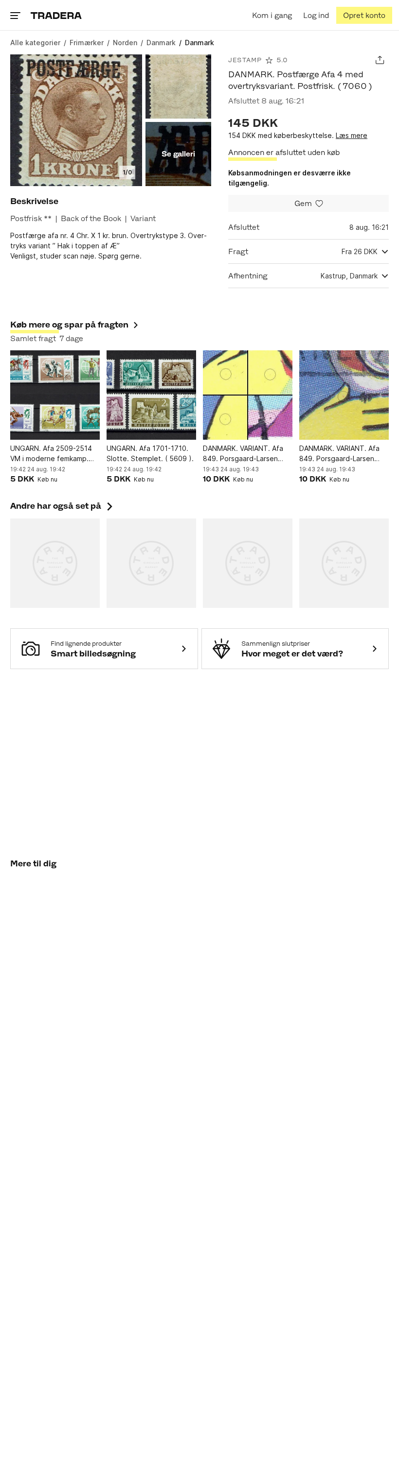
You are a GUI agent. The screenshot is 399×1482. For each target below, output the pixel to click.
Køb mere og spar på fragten (69, 324)
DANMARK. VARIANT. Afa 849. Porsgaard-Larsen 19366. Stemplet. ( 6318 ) (341, 454)
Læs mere (351, 135)
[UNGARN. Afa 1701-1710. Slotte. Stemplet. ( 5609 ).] (151, 395)
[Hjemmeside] (56, 15)
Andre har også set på (62, 506)
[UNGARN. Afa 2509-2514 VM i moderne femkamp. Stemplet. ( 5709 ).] (55, 395)
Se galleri (178, 154)
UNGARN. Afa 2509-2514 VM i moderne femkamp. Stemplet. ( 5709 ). (51, 454)
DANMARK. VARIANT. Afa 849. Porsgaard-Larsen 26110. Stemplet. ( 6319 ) (244, 454)
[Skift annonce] (380, 60)
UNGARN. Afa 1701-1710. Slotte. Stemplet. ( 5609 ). (150, 453)
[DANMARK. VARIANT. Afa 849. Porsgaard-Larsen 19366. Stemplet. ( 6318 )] (344, 395)
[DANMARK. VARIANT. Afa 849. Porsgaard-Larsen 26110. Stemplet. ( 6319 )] (247, 395)
